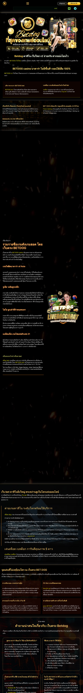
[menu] (27, 3)
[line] (69, 8)
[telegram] (75, 8)
